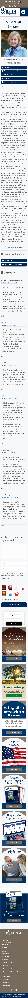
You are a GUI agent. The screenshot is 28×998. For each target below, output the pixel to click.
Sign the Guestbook (9, 74)
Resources (6, 979)
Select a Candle (7, 583)
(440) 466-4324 (5, 944)
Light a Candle (7, 67)
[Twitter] (16, 990)
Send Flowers (7, 78)
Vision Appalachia (12, 237)
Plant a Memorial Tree (10, 82)
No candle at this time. (10, 599)
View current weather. (15, 247)
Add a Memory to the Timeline (11, 71)
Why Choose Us (7, 963)
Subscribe (14, 624)
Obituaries (6, 982)
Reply (2, 316)
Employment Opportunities (11, 972)
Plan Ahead (6, 976)
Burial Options (7, 966)
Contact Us (6, 985)
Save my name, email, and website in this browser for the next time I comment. (14, 576)
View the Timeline (10, 260)
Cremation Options (8, 969)
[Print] (2, 87)
